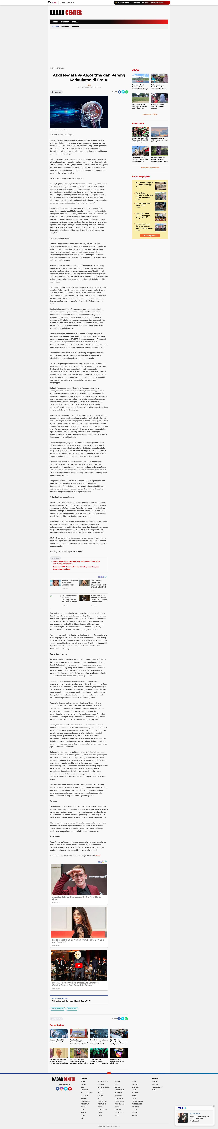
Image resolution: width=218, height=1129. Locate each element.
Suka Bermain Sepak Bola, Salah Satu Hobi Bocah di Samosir (139, 106)
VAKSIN (134, 1115)
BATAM (83, 1084)
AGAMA (117, 1081)
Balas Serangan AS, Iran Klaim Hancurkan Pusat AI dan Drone (159, 140)
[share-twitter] (123, 92)
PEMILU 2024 (102, 1101)
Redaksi (154, 1081)
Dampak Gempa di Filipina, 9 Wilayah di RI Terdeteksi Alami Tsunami (140, 159)
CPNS (117, 1084)
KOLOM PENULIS (58, 1009)
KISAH (134, 1090)
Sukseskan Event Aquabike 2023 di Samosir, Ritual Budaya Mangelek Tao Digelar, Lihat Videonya (140, 87)
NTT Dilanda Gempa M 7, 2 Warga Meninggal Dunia (144, 185)
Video (56, 27)
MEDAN (100, 1095)
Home (54, 3)
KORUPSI (101, 1093)
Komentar (57, 92)
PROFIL (117, 1107)
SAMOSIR (65, 22)
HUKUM (100, 1090)
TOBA (100, 1115)
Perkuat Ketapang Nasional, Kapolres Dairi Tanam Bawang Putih (144, 226)
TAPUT (100, 1112)
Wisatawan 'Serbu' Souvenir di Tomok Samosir (157, 106)
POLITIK (84, 1107)
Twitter (67, 1092)
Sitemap (155, 1084)
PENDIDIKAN (119, 1101)
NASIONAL (119, 1095)
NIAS (99, 1098)
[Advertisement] (127, 23)
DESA (83, 1087)
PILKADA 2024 (120, 1104)
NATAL (134, 1095)
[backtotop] (109, 1074)
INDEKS (55, 22)
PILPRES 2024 (137, 1104)
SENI (82, 1110)
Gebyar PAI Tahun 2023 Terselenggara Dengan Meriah (143, 216)
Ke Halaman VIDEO (149, 114)
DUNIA (117, 1087)
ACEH (83, 1081)
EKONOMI (135, 1087)
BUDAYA (101, 1084)
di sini (98, 856)
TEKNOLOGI (72, 1009)
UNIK (117, 1115)
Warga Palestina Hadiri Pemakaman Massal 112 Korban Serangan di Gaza (140, 140)
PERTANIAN (102, 1104)
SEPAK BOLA (102, 1110)
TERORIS (135, 1112)
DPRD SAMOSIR (103, 1087)
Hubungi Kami (157, 1087)
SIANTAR (118, 1110)
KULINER (135, 1093)
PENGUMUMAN (137, 1101)
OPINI (134, 1098)
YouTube (71, 1092)
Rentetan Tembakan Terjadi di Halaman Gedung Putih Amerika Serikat (159, 159)
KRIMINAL (118, 1093)
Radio (154, 1090)
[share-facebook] (119, 92)
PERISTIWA (138, 123)
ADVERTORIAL (103, 1081)
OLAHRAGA (119, 1098)
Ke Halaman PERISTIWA (149, 167)
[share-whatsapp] (126, 92)
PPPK (100, 1107)
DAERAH (75, 22)
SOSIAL (134, 1110)
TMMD (83, 1115)
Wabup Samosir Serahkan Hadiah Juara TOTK (71, 1001)
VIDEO (135, 70)
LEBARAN (84, 1095)
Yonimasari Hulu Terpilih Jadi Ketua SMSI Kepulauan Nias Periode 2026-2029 (143, 2)
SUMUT (83, 1112)
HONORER (84, 1090)
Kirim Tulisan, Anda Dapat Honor (143, 204)
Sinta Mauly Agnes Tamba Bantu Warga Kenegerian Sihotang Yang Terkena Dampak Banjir (159, 87)
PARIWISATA (85, 1101)
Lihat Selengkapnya (150, 236)
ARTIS (134, 1081)
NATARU (84, 1098)
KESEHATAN (119, 1090)
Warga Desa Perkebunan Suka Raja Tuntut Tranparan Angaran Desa (144, 195)
